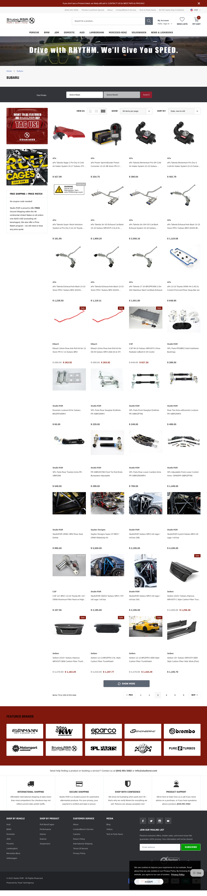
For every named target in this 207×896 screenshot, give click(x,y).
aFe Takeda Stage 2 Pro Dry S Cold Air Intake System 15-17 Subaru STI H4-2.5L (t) (68, 164)
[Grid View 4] (103, 111)
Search (146, 95)
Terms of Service (80, 848)
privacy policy (178, 874)
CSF (131, 344)
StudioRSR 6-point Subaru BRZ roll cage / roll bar (182, 536)
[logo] (20, 21)
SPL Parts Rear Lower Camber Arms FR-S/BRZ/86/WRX (145, 474)
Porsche (34, 32)
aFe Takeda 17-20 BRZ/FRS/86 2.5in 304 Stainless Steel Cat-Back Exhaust (145, 288)
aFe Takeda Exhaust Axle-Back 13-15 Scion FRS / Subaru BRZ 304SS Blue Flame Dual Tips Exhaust (183, 226)
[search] (149, 21)
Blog (108, 824)
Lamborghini (96, 32)
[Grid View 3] (96, 111)
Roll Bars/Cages (47, 824)
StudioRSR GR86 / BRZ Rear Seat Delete (68, 536)
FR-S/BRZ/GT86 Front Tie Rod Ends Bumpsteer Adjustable (106, 474)
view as (80, 111)
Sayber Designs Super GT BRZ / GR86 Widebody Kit (105, 536)
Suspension (45, 844)
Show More (128, 683)
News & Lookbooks (162, 32)
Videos (109, 829)
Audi (82, 32)
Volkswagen (139, 32)
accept (149, 882)
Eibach (56, 344)
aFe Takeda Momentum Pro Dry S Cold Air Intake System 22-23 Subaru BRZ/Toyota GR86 (183, 164)
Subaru (20, 71)
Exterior (43, 839)
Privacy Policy (79, 853)
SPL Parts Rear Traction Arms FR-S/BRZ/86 (67, 474)
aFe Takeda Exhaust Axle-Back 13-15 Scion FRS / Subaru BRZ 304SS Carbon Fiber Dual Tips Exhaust (69, 288)
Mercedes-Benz (118, 32)
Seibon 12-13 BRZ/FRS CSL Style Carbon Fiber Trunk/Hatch (106, 659)
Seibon (170, 592)
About (110, 10)
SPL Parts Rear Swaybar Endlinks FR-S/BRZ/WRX (106, 412)
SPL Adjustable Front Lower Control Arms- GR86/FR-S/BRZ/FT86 (183, 474)
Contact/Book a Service (126, 10)
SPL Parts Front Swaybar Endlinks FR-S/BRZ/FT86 (144, 412)
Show (115, 111)
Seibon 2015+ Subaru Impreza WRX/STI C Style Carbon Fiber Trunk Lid (183, 598)
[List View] (90, 111)
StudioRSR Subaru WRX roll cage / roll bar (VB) (144, 536)
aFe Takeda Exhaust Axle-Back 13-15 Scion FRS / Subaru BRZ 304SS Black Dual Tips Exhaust (107, 288)
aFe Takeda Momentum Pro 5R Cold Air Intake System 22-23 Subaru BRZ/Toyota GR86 (145, 164)
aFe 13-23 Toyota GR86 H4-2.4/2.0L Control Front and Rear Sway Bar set (183, 288)
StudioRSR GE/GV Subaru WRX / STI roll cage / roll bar (107, 598)
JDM (56, 32)
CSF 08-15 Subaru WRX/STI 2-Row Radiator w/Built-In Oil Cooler (144, 350)
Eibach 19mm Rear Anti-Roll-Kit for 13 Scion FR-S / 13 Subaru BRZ (69, 350)
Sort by (161, 111)
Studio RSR (172, 344)
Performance (45, 829)
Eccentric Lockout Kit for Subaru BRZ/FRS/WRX (67, 412)
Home (9, 71)
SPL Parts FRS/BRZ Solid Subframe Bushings (183, 350)
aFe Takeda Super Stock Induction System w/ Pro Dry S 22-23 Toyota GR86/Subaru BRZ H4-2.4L (68, 226)
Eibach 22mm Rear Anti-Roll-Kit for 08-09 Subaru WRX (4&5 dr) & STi (106, 350)
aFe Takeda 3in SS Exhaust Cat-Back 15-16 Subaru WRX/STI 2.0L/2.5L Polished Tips (107, 226)
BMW (46, 32)
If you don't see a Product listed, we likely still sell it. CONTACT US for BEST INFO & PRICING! (103, 3)
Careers (76, 834)
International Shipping (83, 844)
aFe (54, 158)
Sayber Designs (98, 530)
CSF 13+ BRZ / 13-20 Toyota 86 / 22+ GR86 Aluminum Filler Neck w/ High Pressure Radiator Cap (69, 598)
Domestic (69, 32)
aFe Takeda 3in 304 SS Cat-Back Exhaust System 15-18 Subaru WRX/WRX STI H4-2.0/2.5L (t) (143, 226)
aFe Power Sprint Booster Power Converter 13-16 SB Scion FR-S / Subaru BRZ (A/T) (105, 164)
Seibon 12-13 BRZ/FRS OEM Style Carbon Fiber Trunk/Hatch (144, 659)
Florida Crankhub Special (93, 10)
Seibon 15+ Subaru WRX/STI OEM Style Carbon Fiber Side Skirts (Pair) (183, 659)
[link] (27, 126)
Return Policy (79, 839)
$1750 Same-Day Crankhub (171, 10)
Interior (43, 834)
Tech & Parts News (147, 10)
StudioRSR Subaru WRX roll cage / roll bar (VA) (144, 598)
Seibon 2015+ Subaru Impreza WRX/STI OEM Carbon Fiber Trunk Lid (68, 660)
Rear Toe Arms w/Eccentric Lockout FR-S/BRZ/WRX (182, 412)
